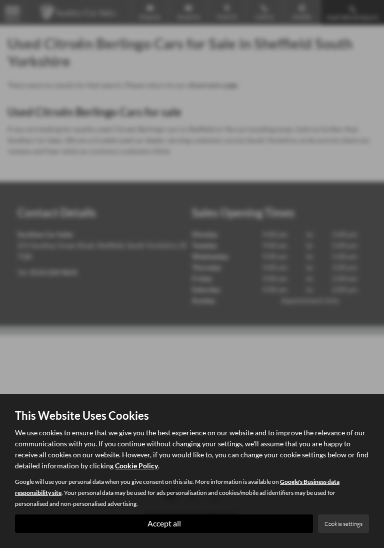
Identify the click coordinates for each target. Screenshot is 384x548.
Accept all (164, 523)
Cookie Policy (136, 465)
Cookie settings (343, 523)
